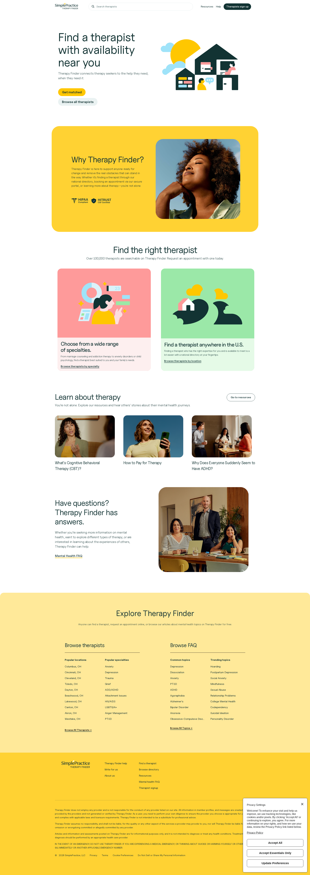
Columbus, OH (73, 666)
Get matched (72, 92)
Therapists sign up (237, 6)
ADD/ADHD (111, 689)
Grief (108, 684)
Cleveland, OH (73, 678)
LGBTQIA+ (111, 707)
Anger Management (116, 713)
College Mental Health (222, 701)
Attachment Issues (116, 695)
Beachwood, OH (74, 695)
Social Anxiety (218, 678)
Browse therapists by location (182, 360)
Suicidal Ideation (219, 713)
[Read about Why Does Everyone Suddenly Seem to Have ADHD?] (222, 436)
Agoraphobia (177, 695)
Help (218, 6)
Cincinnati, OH (73, 672)
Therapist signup (148, 787)
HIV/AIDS (110, 701)
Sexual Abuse (218, 689)
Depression (111, 672)
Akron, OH (71, 713)
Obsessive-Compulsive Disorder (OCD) (187, 718)
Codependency (219, 707)
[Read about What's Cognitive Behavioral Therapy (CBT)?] (85, 436)
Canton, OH (71, 707)
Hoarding (215, 666)
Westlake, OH (72, 718)
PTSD (108, 718)
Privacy (94, 855)
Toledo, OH (71, 684)
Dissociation (177, 672)
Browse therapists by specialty (80, 366)
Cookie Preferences (123, 855)
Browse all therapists (78, 102)
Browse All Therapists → (78, 730)
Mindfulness (217, 684)
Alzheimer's (176, 701)
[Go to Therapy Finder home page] (66, 6)
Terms (105, 855)
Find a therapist (147, 763)
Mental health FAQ (149, 781)
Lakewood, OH (73, 701)
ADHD (173, 689)
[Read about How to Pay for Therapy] (153, 436)
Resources (207, 6)
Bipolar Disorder (179, 707)
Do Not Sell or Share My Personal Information (161, 855)
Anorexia (175, 713)
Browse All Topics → (181, 728)
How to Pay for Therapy (142, 462)
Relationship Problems (223, 695)
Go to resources (241, 397)
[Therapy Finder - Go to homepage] (75, 765)
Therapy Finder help (115, 763)
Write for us (111, 769)
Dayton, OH (71, 689)
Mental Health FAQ (68, 556)
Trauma (109, 678)
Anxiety (109, 666)
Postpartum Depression (224, 672)
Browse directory (149, 769)
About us (109, 775)
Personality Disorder (222, 718)
